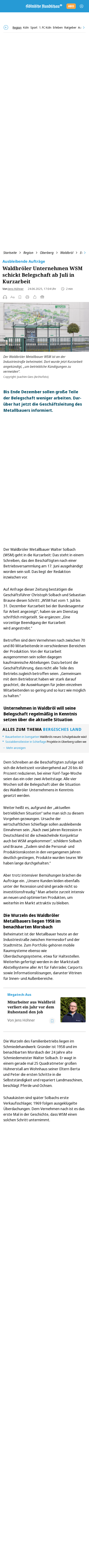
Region (28, 252)
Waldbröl (66, 252)
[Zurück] (5, 27)
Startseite (10, 252)
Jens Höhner (16, 289)
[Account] (81, 6)
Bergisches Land (62, 729)
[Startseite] (43, 6)
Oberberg (47, 252)
